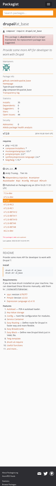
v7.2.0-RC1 (9, 208)
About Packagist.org (10, 472)
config (26, 180)
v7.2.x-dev (8, 197)
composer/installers (15, 148)
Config (10, 316)
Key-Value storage (15, 312)
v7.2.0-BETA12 (10, 212)
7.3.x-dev (8, 193)
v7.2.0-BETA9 (10, 223)
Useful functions (15, 345)
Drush (44, 180)
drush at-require (15, 342)
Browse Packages (9, 484)
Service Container (15, 319)
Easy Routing (13, 322)
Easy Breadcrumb (15, 329)
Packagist (11, 4)
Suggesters (8, 108)
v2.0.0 (24, 297)
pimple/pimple (12, 154)
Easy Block (12, 332)
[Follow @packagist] (46, 473)
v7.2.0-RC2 (9, 204)
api (18, 180)
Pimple (10, 297)
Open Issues (9, 114)
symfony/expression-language (19, 157)
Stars (5, 111)
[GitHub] (52, 473)
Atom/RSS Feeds (8, 476)
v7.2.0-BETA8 (10, 227)
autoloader (9, 180)
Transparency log (11, 92)
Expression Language (17, 301)
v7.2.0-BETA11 (10, 215)
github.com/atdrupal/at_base (17, 80)
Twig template (14, 338)
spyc (9, 294)
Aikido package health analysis (17, 127)
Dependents (9, 105)
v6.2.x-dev (8, 230)
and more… (12, 348)
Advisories (8, 124)
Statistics (5, 481)
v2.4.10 (31, 301)
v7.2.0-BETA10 (10, 219)
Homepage (8, 83)
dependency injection (17, 177)
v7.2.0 (6, 200)
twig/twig (9, 159)
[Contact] (39, 473)
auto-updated (21, 237)
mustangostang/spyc (15, 151)
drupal (35, 180)
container (34, 177)
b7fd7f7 (23, 294)
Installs (6, 102)
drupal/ (9, 23)
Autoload (11, 309)
